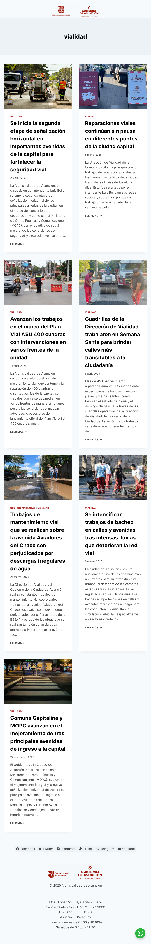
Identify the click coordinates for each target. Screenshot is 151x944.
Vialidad (16, 116)
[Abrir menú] (143, 9)
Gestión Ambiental (22, 508)
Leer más (18, 243)
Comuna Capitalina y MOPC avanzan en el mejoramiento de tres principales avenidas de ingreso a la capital (37, 733)
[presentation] (38, 86)
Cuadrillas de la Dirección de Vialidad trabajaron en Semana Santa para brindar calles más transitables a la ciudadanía (112, 342)
